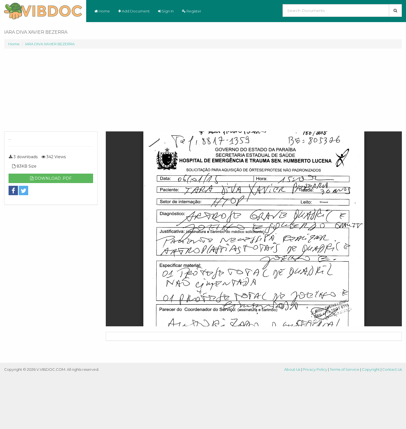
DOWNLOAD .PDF (52, 178)
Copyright (371, 369)
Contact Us (392, 369)
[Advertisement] (50, 92)
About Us (292, 369)
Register (193, 11)
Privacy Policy (315, 369)
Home (104, 11)
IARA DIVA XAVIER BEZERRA (50, 44)
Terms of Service (344, 369)
